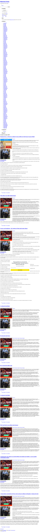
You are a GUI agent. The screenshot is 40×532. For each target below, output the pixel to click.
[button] (20, 263)
